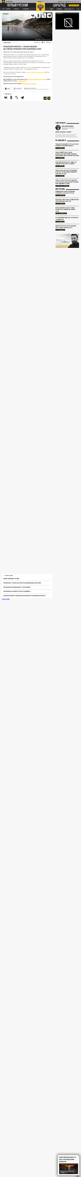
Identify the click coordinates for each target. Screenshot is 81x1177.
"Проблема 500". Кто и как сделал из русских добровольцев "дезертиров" (22, 583)
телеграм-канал (21, 80)
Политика (61, 157)
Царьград (59, 5)
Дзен (8, 88)
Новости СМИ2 (6, 598)
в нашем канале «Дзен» (29, 83)
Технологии (61, 195)
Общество (61, 203)
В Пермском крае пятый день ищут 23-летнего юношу (16, 587)
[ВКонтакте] (32, 15)
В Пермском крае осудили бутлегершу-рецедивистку (17, 591)
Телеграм (18, 88)
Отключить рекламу (74, 5)
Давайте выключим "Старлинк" (11, 578)
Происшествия (62, 213)
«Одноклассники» (40, 79)
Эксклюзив (61, 147)
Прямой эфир (59, 13)
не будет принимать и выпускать (35, 72)
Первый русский (17, 5)
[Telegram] (49, 15)
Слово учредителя (60, 123)
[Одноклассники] (38, 15)
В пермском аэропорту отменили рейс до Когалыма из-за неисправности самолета (24, 596)
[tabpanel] (67, 241)
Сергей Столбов (7, 42)
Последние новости (60, 140)
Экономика (5, 13)
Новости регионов (60, 189)
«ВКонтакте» (31, 79)
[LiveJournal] (43, 15)
